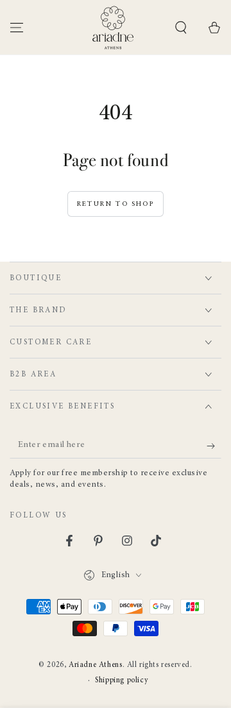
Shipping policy (121, 680)
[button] (181, 27)
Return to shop (115, 204)
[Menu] (16, 27)
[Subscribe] (214, 446)
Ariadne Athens (95, 665)
